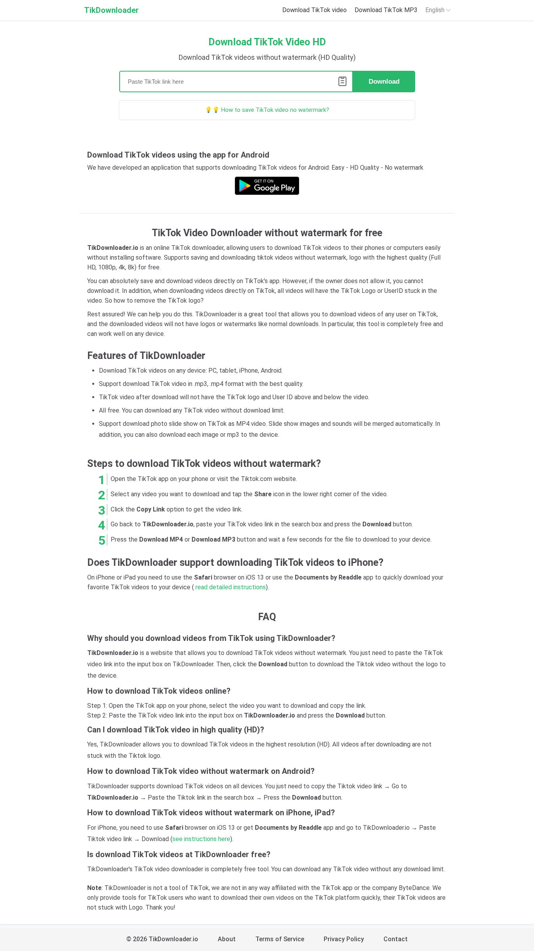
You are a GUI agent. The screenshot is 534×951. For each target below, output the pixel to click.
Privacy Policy (344, 939)
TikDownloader (111, 10)
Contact (395, 939)
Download (384, 81)
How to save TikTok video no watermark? (275, 109)
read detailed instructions (230, 587)
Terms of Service (279, 939)
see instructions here (201, 839)
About (227, 939)
